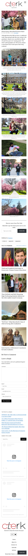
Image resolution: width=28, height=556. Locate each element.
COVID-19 (4, 241)
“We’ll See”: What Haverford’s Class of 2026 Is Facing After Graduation (13, 323)
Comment (4, 366)
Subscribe (22, 230)
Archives (14, 550)
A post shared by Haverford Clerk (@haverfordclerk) (15, 476)
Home (14, 539)
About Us (14, 542)
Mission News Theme (9, 554)
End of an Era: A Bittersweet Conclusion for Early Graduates (14, 348)
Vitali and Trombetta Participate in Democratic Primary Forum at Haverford (14, 269)
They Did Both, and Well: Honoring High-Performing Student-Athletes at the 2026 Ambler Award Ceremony (13, 296)
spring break (17, 241)
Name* (3, 383)
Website (3, 394)
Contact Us (14, 545)
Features (16, 33)
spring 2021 (11, 241)
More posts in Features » (21, 245)
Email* (3, 389)
